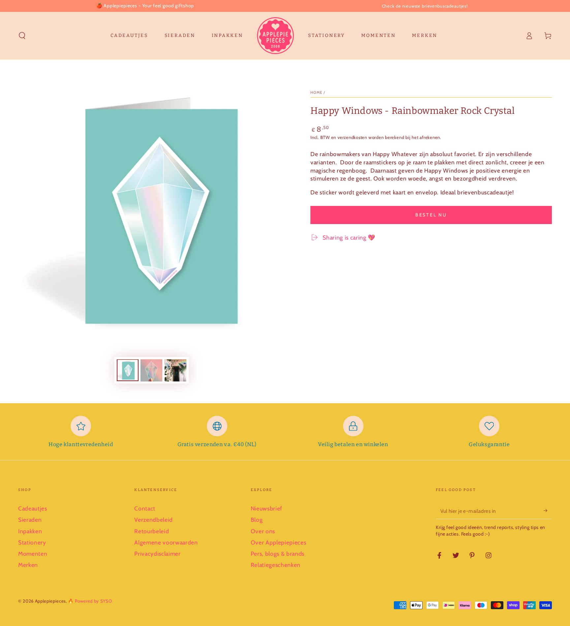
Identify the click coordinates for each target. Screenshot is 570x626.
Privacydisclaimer (157, 553)
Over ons (263, 531)
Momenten (32, 553)
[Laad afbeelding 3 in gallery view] (175, 370)
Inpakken (30, 531)
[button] (22, 36)
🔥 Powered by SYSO (90, 601)
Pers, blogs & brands (277, 553)
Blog (257, 519)
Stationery (32, 542)
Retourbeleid (151, 531)
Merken (28, 564)
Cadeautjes (32, 508)
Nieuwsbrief (266, 508)
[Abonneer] (548, 510)
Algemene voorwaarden (166, 542)
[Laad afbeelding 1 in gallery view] (128, 370)
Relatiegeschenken (276, 564)
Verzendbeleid (153, 519)
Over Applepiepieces (278, 542)
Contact (144, 508)
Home (316, 92)
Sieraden (30, 519)
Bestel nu (431, 215)
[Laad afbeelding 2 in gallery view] (151, 370)
